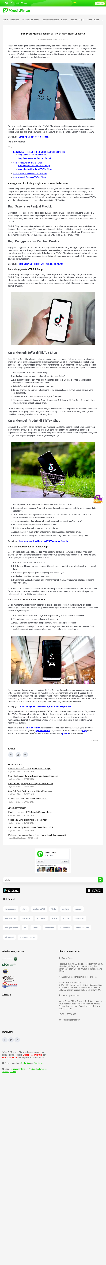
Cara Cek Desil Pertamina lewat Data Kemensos (30, 794)
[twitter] (25, 759)
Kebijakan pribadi (10, 1053)
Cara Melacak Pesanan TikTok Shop (29, 177)
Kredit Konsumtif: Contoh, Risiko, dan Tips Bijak (30, 771)
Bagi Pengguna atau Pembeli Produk (35, 158)
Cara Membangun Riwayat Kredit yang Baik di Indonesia (34, 779)
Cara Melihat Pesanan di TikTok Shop (30, 173)
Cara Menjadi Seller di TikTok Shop (34, 165)
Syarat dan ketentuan (33, 1051)
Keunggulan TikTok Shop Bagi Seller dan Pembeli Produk (39, 152)
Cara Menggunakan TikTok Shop (28, 163)
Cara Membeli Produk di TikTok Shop (35, 169)
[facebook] (10, 759)
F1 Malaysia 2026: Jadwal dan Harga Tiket (28, 801)
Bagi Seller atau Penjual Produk (32, 155)
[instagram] (18, 759)
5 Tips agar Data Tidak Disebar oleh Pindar (28, 822)
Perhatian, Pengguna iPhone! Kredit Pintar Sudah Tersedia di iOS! (38, 838)
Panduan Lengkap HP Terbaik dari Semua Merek (30, 815)
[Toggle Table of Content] (10, 147)
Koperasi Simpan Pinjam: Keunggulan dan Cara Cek (32, 786)
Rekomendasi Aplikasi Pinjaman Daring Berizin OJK (31, 830)
